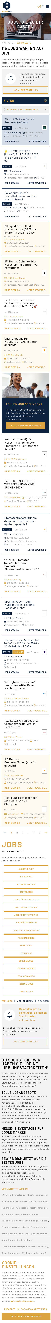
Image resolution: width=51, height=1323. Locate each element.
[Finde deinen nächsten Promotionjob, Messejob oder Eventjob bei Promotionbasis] (7, 6)
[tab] (8, 1001)
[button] (39, 7)
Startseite (7, 43)
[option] (25, 1195)
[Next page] (46, 833)
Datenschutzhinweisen (22, 1300)
